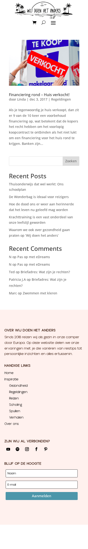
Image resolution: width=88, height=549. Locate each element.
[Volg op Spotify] (17, 449)
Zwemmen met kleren (40, 293)
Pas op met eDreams (33, 257)
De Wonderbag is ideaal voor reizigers (39, 197)
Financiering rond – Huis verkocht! (39, 94)
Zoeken (71, 161)
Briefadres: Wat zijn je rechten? (45, 272)
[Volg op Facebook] (36, 449)
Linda (21, 99)
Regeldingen (61, 99)
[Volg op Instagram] (27, 449)
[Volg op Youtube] (8, 449)
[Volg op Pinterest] (46, 449)
